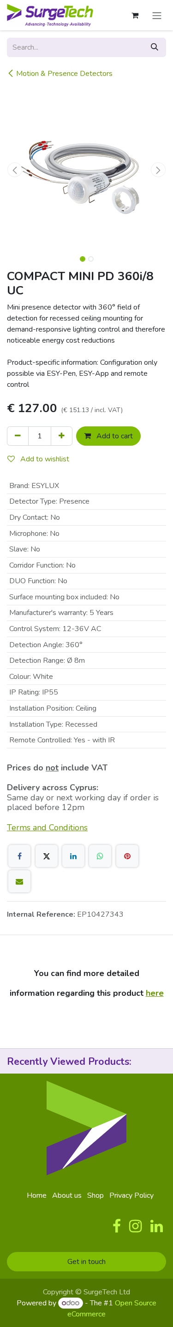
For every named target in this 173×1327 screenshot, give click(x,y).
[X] (47, 856)
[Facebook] (19, 856)
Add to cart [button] (114, 436)
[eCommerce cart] (134, 15)
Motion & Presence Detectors (64, 74)
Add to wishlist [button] (43, 459)
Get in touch (86, 1262)
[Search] (154, 47)
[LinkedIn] (73, 856)
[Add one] (61, 436)
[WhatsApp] (100, 856)
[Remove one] (18, 436)
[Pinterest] (127, 856)
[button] (15, 169)
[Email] (19, 881)
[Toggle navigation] (157, 15)
